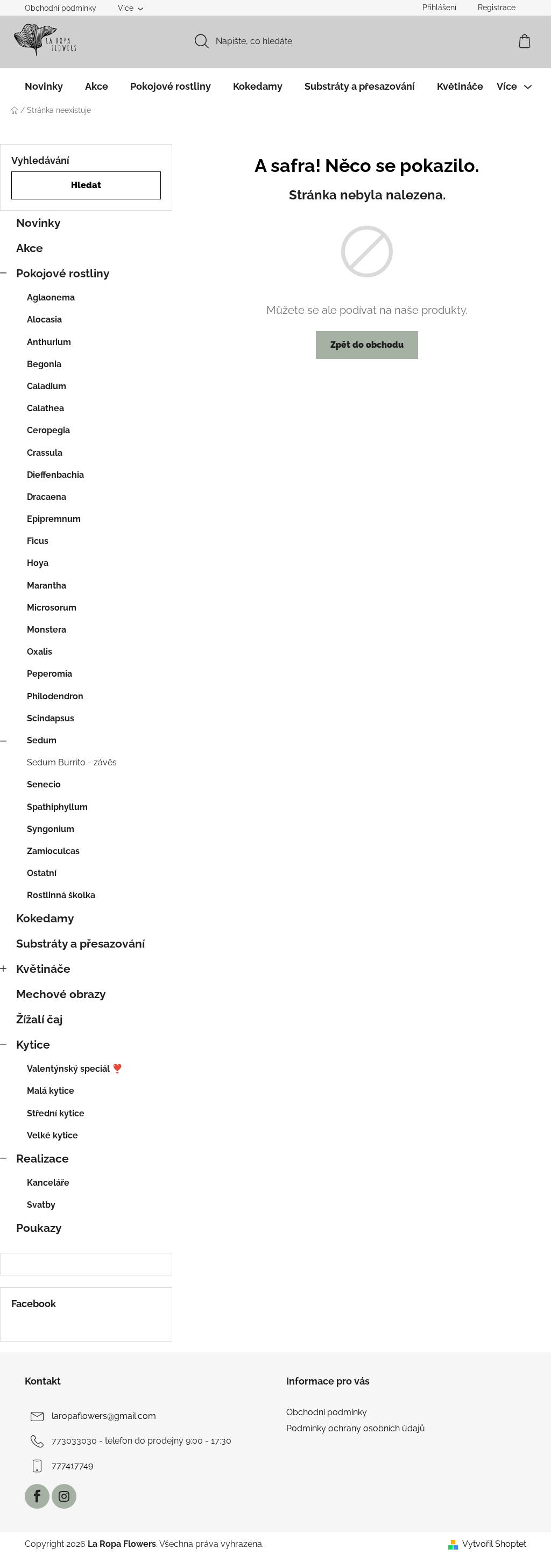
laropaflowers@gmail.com (104, 1416)
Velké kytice (52, 1135)
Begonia (44, 364)
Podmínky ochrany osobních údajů (355, 1428)
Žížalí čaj (39, 1019)
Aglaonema (51, 297)
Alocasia (44, 319)
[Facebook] (37, 1496)
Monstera (46, 630)
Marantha (46, 585)
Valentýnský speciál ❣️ (75, 1069)
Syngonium (50, 829)
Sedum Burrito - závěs (72, 762)
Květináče (43, 969)
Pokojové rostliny (63, 273)
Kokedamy (45, 918)
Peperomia (49, 674)
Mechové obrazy (61, 994)
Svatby (41, 1205)
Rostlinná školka (61, 895)
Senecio (44, 784)
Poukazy (39, 1228)
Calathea (45, 408)
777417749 (72, 1465)
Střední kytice (55, 1113)
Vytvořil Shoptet (494, 1544)
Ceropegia (48, 430)
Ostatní (41, 873)
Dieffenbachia (55, 475)
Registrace (496, 7)
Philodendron (55, 696)
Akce (29, 248)
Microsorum (51, 608)
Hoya (37, 563)
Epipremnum (54, 519)
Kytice (33, 1044)
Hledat (86, 185)
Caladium (46, 386)
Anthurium (49, 342)
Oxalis (39, 652)
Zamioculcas (53, 851)
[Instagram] (64, 1496)
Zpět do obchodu (367, 345)
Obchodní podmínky (60, 8)
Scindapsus (50, 718)
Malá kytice (50, 1091)
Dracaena (46, 497)
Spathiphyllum (57, 807)
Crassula (44, 453)
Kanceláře (48, 1183)
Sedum (41, 740)
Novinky (38, 223)
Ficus (37, 541)
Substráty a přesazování (80, 943)
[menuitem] (44, 86)
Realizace (42, 1158)
